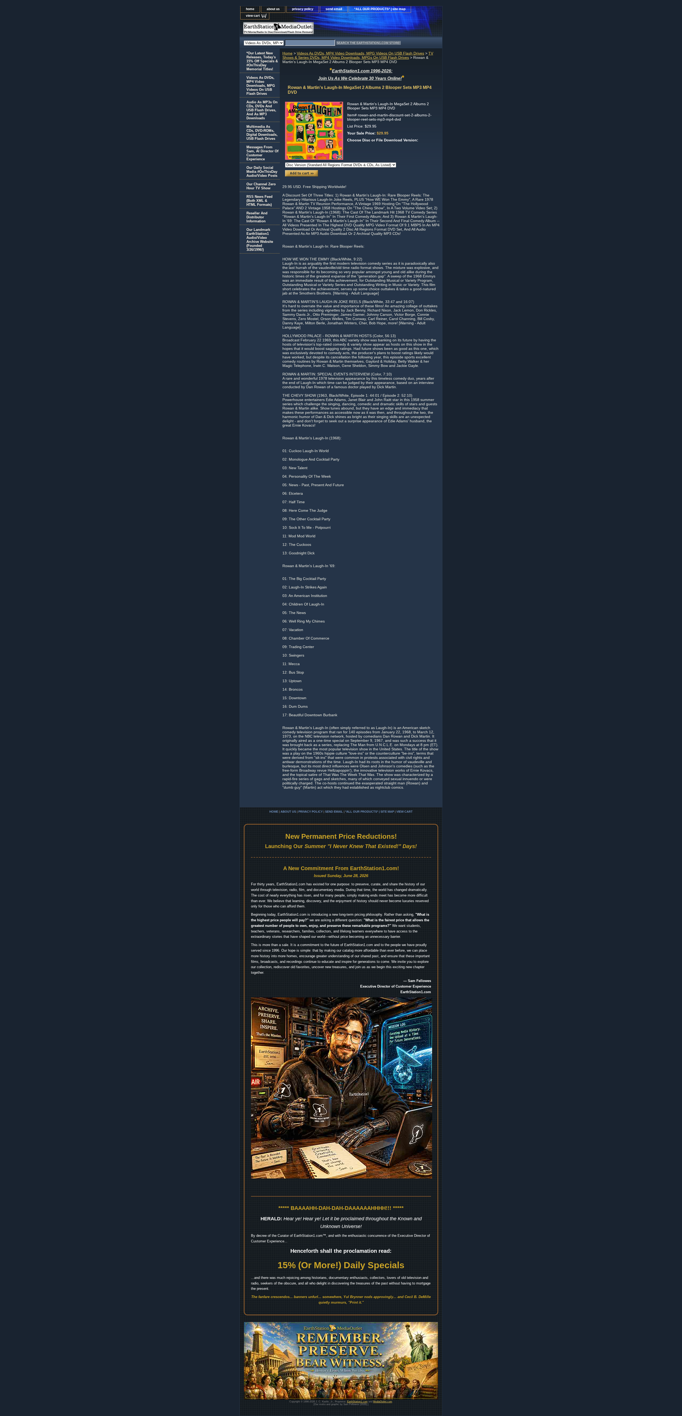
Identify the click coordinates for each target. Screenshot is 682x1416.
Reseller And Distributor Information (256, 217)
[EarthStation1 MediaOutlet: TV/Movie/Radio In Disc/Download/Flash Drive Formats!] (306, 29)
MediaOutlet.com (382, 1401)
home (250, 9)
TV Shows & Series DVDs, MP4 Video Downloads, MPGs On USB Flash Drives (357, 55)
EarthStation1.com (357, 1401)
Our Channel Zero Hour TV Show (261, 186)
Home (287, 53)
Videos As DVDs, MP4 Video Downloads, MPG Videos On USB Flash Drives (360, 53)
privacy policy (302, 9)
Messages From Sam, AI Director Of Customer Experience (262, 153)
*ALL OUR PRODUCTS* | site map (379, 9)
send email (334, 9)
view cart (253, 16)
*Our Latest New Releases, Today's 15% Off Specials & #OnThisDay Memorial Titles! (262, 61)
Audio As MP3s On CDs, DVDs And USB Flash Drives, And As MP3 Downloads (262, 110)
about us (273, 9)
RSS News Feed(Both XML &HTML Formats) (259, 201)
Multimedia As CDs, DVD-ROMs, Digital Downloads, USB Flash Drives (262, 133)
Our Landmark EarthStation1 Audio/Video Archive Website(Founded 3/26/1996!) (259, 240)
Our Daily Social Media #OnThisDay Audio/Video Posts (261, 172)
